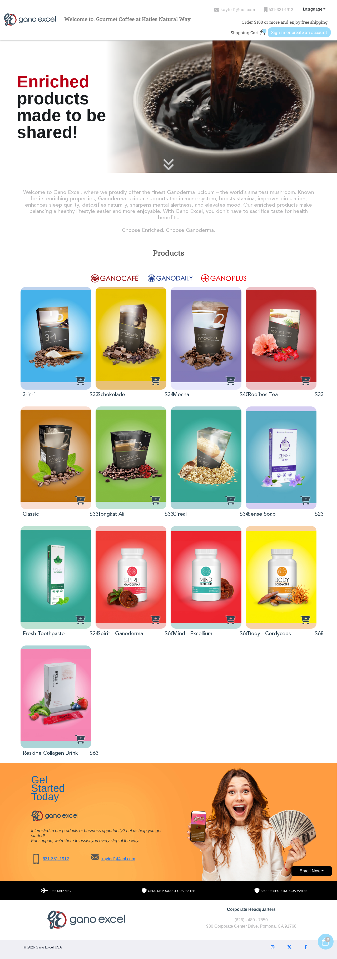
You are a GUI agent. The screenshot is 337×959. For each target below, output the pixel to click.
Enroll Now (310, 871)
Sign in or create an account (299, 32)
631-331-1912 (56, 859)
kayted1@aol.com (118, 859)
